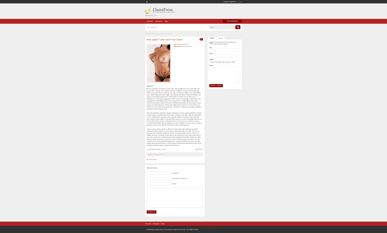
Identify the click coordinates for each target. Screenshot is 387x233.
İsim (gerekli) (175, 173)
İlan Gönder (232, 21)
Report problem (153, 159)
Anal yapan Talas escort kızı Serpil (164, 39)
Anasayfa (150, 21)
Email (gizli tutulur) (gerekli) (179, 178)
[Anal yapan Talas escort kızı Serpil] (158, 63)
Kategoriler (158, 21)
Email (211, 53)
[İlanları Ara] (237, 27)
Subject (211, 59)
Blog (166, 21)
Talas (152, 33)
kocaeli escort (202, 227)
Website (174, 184)
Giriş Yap (238, 1)
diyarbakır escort (211, 227)
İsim (210, 47)
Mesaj (211, 65)
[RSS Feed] (147, 1)
